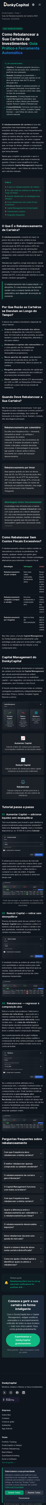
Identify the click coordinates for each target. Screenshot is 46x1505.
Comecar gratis (8, 1422)
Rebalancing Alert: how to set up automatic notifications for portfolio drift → (25, 1284)
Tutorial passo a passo (16, 211)
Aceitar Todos (14, 1493)
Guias (17, 13)
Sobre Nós (6, 1415)
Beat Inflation (7, 1452)
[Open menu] (39, 4)
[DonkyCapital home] (16, 4)
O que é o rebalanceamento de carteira (23, 187)
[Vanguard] (8, 526)
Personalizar (24, 1498)
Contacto (5, 1418)
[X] (4, 1392)
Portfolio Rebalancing (10, 1449)
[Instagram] (10, 1392)
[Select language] (33, 4)
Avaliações (6, 1425)
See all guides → (9, 1462)
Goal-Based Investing (10, 1455)
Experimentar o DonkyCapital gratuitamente (23, 1340)
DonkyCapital (7, 13)
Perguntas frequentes (16, 215)
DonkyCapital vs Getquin (12, 1445)
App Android (7, 1429)
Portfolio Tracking (9, 1442)
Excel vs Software (9, 1459)
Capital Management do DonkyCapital (22, 208)
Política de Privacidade (14, 1487)
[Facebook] (17, 1392)
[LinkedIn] (23, 1392)
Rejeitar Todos (34, 1493)
